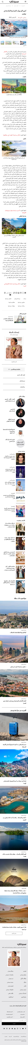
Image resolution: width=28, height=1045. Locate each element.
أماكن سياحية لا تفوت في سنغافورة (11, 135)
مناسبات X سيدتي (9, 975)
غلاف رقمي (10, 993)
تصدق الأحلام (22, 381)
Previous (24, 28)
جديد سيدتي (21, 451)
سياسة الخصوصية (16, 1036)
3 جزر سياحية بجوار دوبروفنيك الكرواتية (15, 211)
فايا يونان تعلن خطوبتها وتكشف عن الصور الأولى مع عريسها (9, 583)
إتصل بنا (6, 1036)
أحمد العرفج (12, 433)
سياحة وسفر (17, 299)
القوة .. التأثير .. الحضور (21, 375)
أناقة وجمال (22, 1017)
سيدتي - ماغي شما (22, 17)
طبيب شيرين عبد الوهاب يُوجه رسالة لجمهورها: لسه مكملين (9, 457)
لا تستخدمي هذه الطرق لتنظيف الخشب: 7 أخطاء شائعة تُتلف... (9, 554)
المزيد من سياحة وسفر (18, 710)
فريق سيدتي (10, 986)
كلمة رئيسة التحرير (15, 369)
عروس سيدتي (23, 989)
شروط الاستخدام (23, 1036)
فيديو (24, 971)
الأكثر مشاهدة (21, 521)
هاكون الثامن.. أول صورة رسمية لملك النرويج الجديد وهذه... (9, 568)
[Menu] (25, 1)
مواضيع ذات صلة (20, 598)
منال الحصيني (12, 441)
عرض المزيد (14, 933)
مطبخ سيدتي (23, 975)
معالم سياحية (12, 302)
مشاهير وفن (22, 1014)
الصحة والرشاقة (9, 1012)
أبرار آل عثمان (12, 411)
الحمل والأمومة (9, 1017)
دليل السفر (23, 997)
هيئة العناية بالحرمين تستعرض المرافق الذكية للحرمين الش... (9, 497)
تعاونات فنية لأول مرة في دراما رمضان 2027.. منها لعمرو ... (10, 483)
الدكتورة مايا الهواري (11, 421)
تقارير (25, 986)
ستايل (25, 982)
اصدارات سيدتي (22, 993)
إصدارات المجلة (14, 332)
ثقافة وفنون (24, 888)
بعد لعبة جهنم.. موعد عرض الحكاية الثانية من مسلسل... (9, 539)
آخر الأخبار (11, 997)
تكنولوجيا (13, 493)
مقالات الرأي (22, 396)
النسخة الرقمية (14, 362)
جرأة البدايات (22, 387)
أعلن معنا (10, 1036)
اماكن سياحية (8, 299)
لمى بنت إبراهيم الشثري (10, 401)
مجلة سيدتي (10, 971)
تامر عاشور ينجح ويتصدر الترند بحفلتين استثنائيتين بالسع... (10, 470)
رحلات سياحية (21, 306)
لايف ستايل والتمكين (21, 1012)
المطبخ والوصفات (9, 1014)
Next (4, 28)
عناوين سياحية (21, 302)
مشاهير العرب (12, 454)
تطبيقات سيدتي (9, 989)
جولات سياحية (11, 306)
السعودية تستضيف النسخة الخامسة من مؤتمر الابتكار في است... (9, 510)
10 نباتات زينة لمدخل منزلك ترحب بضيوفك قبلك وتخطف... (9, 525)
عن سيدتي (11, 978)
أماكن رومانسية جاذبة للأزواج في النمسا (15, 285)
